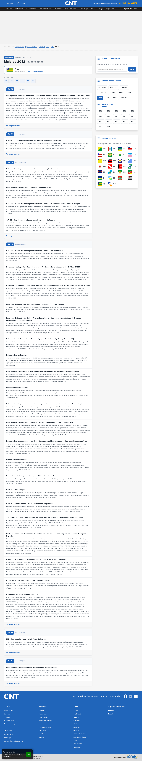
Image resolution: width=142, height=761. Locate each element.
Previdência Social (79, 737)
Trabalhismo (77, 744)
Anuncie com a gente (128, 3)
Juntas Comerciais (79, 734)
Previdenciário (31, 9)
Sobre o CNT (8, 710)
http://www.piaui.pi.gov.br (34, 71)
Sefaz (75, 740)
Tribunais (76, 747)
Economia (58, 9)
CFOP (119, 9)
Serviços (7, 714)
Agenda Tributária (130, 9)
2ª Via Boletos (9, 720)
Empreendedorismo (45, 9)
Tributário (8, 9)
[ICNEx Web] (132, 757)
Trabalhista (19, 9)
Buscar (132, 69)
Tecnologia (84, 9)
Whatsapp (7, 738)
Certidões (76, 720)
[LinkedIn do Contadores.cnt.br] (136, 698)
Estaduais (76, 727)
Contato (7, 717)
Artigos (101, 9)
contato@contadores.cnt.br (13, 741)
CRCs (75, 724)
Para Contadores (71, 9)
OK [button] (28, 754)
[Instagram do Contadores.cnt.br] (131, 698)
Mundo (93, 9)
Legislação (110, 9)
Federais (76, 730)
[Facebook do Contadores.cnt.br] (125, 698)
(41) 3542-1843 (9, 734)
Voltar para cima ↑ (13, 126)
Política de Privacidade (34, 758)
